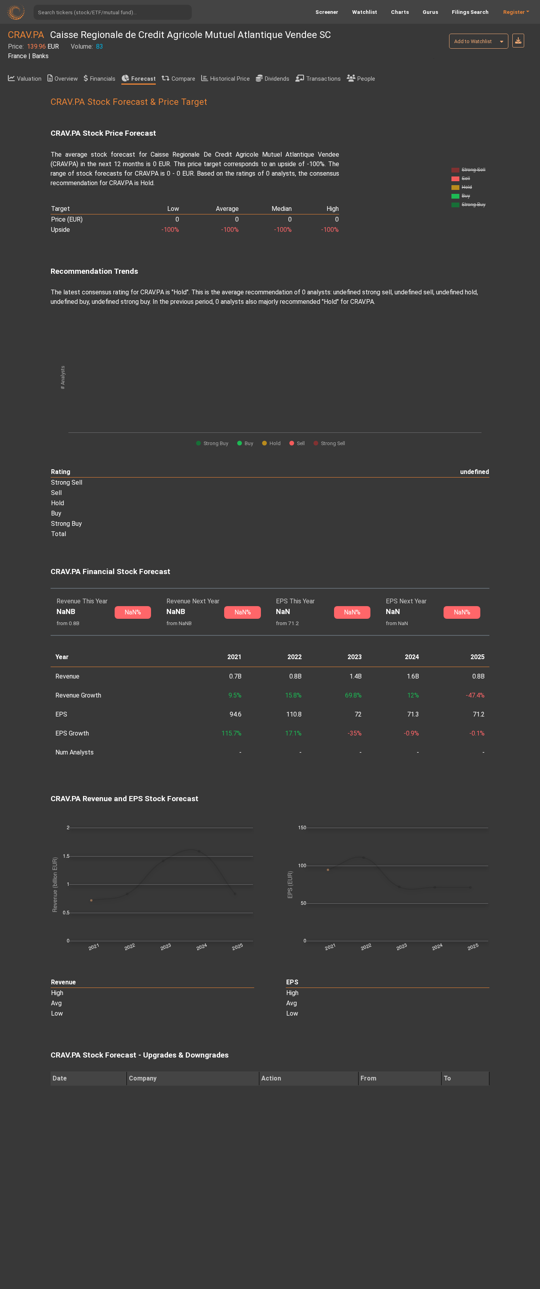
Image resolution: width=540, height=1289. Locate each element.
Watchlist (364, 12)
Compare (183, 79)
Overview (66, 79)
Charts (400, 12)
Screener (326, 12)
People (366, 79)
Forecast (143, 79)
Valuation (29, 79)
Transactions (323, 79)
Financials (102, 79)
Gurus (430, 12)
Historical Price (230, 79)
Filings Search (470, 12)
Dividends (277, 79)
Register (514, 12)
